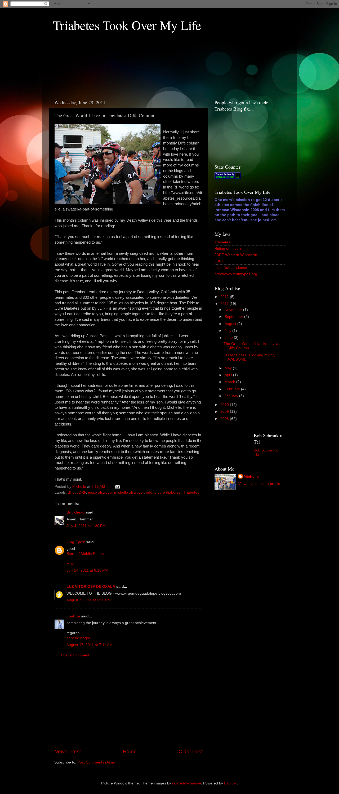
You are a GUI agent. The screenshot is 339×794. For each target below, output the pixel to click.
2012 (225, 297)
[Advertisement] (77, 68)
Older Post (191, 751)
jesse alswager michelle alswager (116, 492)
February (233, 389)
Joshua (73, 616)
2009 (225, 412)
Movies (72, 564)
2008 (225, 419)
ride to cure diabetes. (163, 492)
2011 (224, 304)
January (232, 396)
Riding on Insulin (228, 249)
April (229, 375)
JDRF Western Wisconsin (236, 255)
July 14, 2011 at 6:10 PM (87, 570)
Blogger (230, 783)
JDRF (81, 492)
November (234, 310)
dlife (71, 492)
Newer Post (67, 751)
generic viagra (78, 638)
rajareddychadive (186, 783)
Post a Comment (75, 655)
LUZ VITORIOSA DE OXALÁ (90, 587)
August (231, 324)
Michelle (251, 477)
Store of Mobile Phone (85, 554)
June (229, 338)
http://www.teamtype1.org (236, 274)
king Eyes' (75, 542)
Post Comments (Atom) (97, 762)
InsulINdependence (231, 268)
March (230, 382)
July (228, 331)
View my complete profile (259, 484)
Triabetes (191, 492)
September (234, 317)
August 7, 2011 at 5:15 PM (88, 600)
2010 (225, 405)
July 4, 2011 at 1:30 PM (86, 526)
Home (130, 751)
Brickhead (75, 512)
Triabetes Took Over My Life (127, 24)
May (229, 368)
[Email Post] (117, 487)
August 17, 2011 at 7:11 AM (89, 645)
